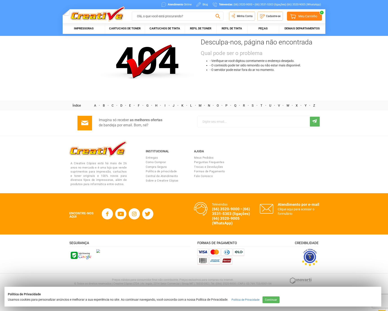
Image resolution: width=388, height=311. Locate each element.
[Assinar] (315, 122)
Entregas (152, 157)
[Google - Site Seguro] (80, 255)
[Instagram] (134, 213)
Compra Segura (156, 167)
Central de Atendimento (162, 176)
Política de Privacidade (245, 299)
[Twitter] (147, 213)
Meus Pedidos (204, 157)
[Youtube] (120, 213)
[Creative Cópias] (95, 13)
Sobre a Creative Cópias (162, 180)
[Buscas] (218, 16)
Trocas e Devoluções (208, 167)
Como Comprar (156, 162)
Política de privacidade (161, 171)
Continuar (271, 299)
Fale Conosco (203, 176)
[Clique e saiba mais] (98, 251)
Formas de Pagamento (209, 171)
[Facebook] (107, 213)
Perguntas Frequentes (209, 162)
